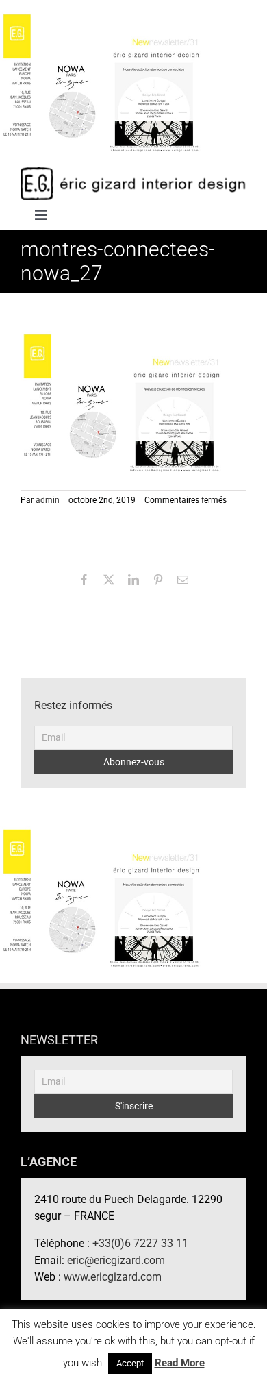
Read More (180, 1363)
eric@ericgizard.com (116, 1260)
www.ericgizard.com (113, 1276)
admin (48, 500)
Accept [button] (130, 1363)
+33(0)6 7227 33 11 (140, 1243)
